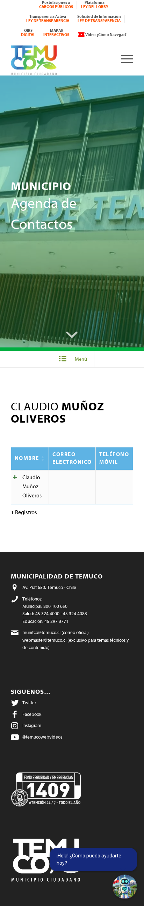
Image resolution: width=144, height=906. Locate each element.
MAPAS (56, 32)
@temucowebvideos (42, 737)
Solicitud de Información (99, 18)
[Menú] (123, 58)
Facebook (31, 714)
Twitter (29, 702)
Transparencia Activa (47, 18)
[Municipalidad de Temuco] (60, 58)
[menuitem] (56, 5)
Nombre (27, 458)
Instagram (31, 725)
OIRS (28, 32)
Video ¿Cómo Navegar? (106, 35)
